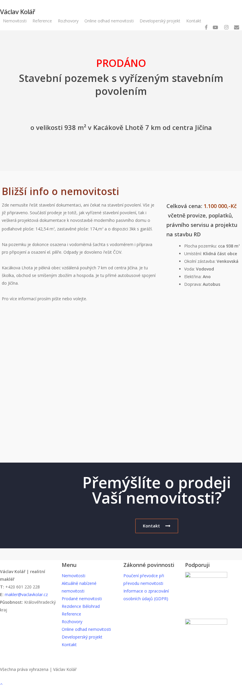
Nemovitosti (73, 575)
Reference (71, 614)
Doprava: (193, 284)
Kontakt (69, 644)
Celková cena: (185, 205)
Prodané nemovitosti (82, 598)
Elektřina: (193, 276)
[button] (156, 526)
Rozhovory (72, 621)
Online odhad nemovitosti (86, 629)
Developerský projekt (82, 637)
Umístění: (193, 253)
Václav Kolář (17, 11)
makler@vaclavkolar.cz (26, 594)
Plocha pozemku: (201, 246)
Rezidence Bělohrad (81, 606)
